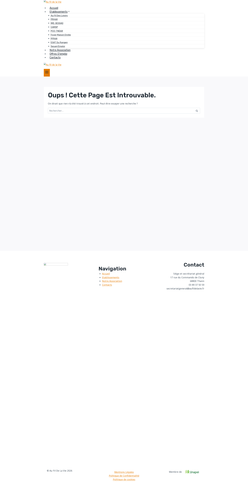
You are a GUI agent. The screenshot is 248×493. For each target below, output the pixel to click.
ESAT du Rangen (59, 42)
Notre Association (60, 50)
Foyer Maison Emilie (61, 34)
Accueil (54, 7)
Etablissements (110, 277)
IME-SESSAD (57, 23)
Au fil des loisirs (59, 15)
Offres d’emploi (58, 53)
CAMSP (54, 27)
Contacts (55, 57)
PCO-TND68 (57, 31)
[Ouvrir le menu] (47, 73)
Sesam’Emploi (58, 46)
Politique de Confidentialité (124, 475)
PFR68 (54, 38)
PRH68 (54, 19)
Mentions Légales (124, 472)
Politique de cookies (124, 479)
